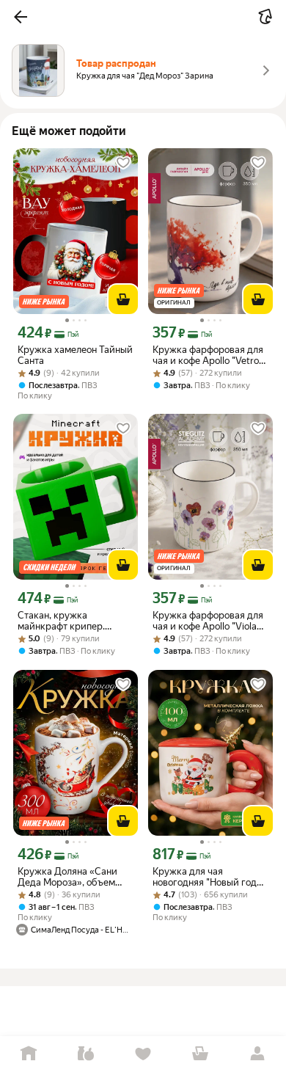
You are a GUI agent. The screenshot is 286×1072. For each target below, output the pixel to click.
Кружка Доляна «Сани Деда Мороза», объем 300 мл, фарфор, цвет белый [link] (67, 877)
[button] (20, 17)
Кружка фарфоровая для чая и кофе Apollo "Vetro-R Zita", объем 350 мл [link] (210, 355)
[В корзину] (123, 299)
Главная (28, 1054)
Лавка (85, 1054)
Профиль (257, 1054)
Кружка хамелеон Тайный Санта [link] (75, 355)
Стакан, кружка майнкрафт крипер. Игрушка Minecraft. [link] (61, 621)
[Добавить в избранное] (123, 163)
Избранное (143, 1054)
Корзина (200, 1054)
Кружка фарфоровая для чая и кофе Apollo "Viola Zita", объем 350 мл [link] (208, 621)
